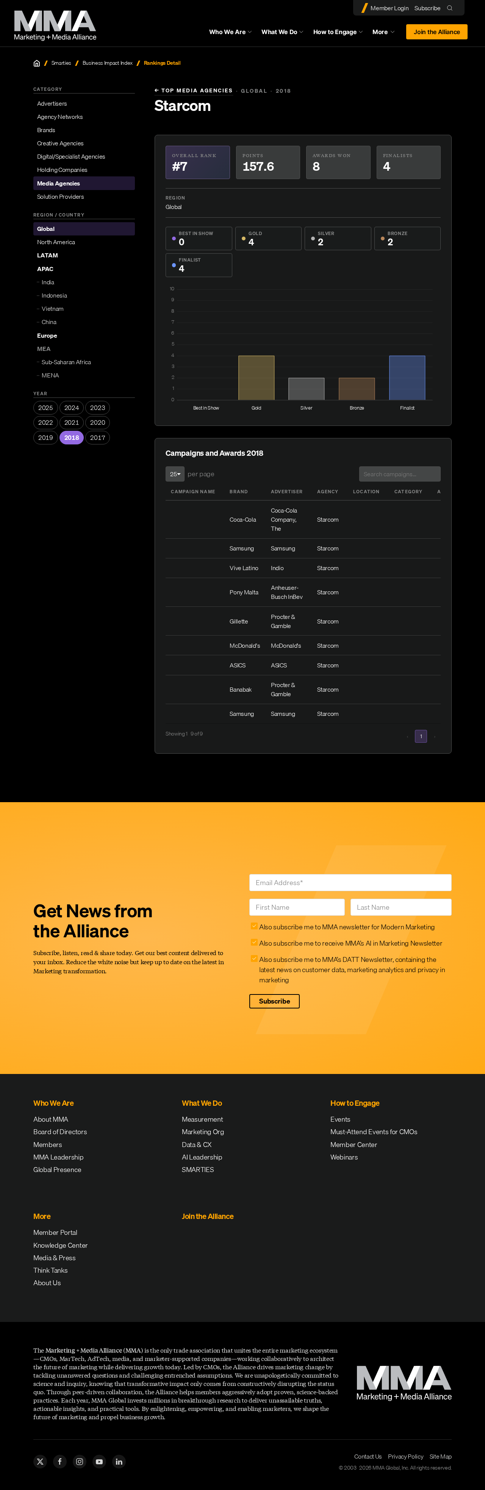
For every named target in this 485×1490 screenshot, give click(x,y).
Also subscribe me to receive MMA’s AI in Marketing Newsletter (350, 943)
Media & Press (54, 1257)
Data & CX (197, 1144)
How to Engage (335, 32)
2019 (45, 438)
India (48, 282)
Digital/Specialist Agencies (71, 156)
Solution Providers (60, 196)
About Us (47, 1282)
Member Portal (55, 1232)
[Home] (36, 63)
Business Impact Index (108, 63)
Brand (239, 491)
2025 (45, 408)
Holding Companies (62, 170)
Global (46, 229)
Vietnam (53, 308)
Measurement (202, 1119)
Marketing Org (203, 1131)
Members (47, 1144)
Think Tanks (50, 1270)
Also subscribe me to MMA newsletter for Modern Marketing (347, 926)
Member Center (353, 1144)
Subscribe (427, 8)
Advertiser (287, 491)
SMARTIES (198, 1169)
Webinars (344, 1157)
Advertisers (52, 103)
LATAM (47, 255)
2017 (97, 438)
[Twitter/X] (40, 1461)
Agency (327, 491)
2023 (97, 408)
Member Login (389, 8)
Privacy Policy (406, 1456)
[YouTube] (99, 1461)
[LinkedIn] (119, 1461)
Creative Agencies (60, 143)
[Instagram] (79, 1461)
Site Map (441, 1456)
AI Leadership (202, 1157)
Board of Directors (60, 1131)
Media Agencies (58, 183)
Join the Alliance (437, 32)
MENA (50, 375)
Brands (46, 130)
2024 (71, 408)
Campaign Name (193, 491)
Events (340, 1119)
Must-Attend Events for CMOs (373, 1131)
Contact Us (368, 1456)
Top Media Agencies (194, 91)
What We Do (279, 32)
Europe (47, 335)
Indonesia (54, 295)
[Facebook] (60, 1461)
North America (56, 242)
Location (366, 491)
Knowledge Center (60, 1245)
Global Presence (57, 1169)
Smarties (61, 63)
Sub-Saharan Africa (66, 362)
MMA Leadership (58, 1157)
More (387, 33)
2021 (71, 422)
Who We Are (227, 32)
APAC (45, 269)
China (49, 322)
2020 (97, 422)
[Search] (451, 7)
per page (201, 473)
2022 (45, 422)
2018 (71, 438)
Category (408, 491)
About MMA (50, 1119)
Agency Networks (60, 117)
